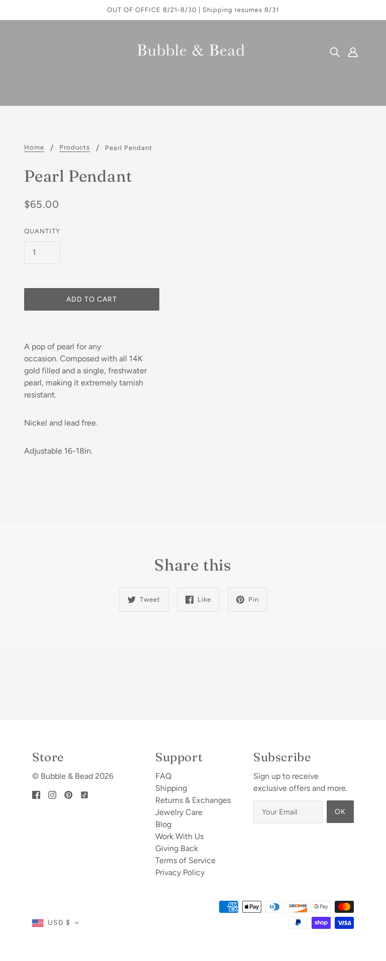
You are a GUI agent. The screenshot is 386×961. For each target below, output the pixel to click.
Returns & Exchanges (193, 800)
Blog (163, 824)
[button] (55, 923)
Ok (340, 811)
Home (34, 147)
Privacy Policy (180, 872)
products (74, 147)
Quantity (42, 231)
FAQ (163, 776)
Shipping (171, 788)
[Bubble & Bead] (193, 51)
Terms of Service (185, 860)
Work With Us (179, 836)
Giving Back (176, 848)
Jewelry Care (179, 812)
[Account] (353, 52)
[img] (335, 52)
